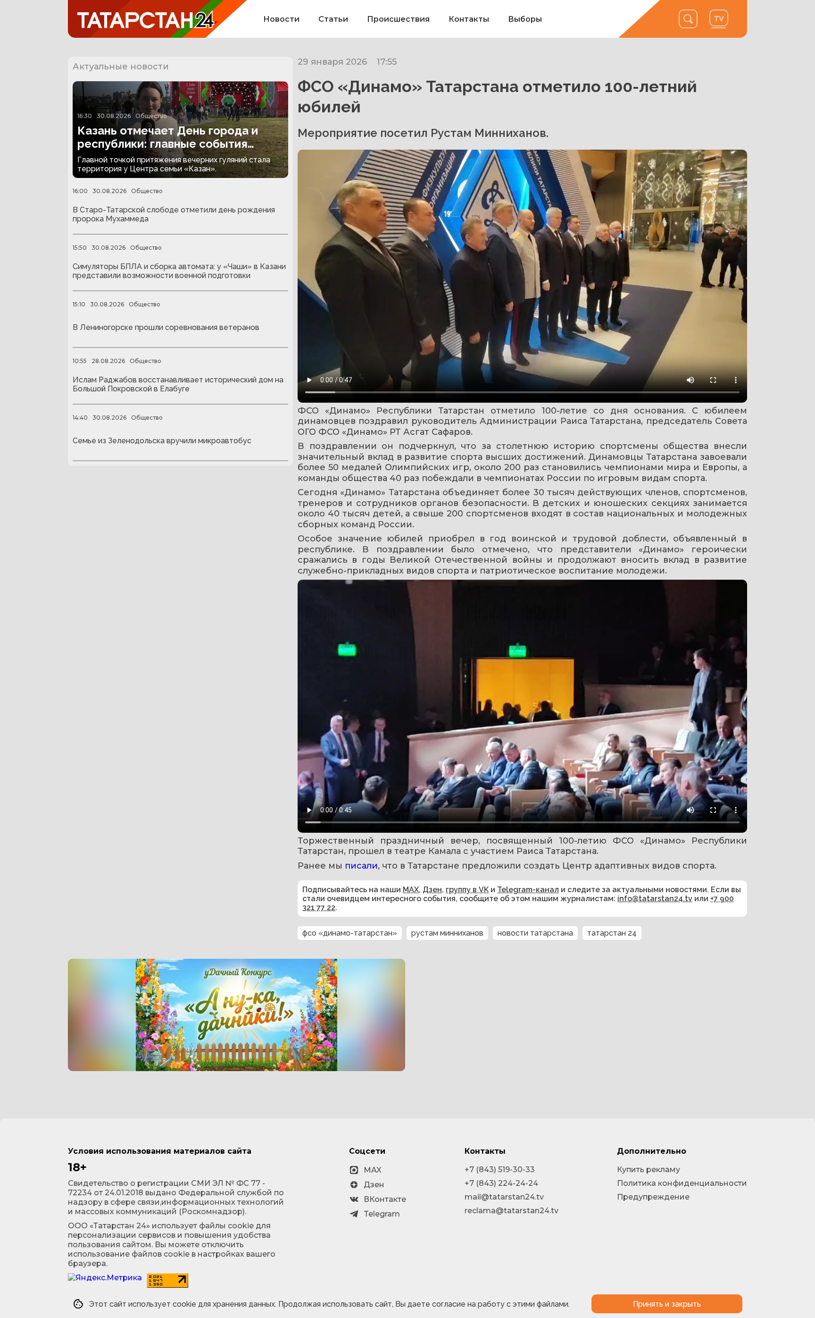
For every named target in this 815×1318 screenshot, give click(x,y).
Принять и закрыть (667, 1304)
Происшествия (398, 19)
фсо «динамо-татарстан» (349, 933)
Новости (281, 19)
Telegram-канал (528, 889)
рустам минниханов (447, 933)
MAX (411, 889)
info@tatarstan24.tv (654, 898)
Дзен (432, 889)
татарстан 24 (612, 933)
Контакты (469, 19)
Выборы (525, 19)
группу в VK (467, 889)
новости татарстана (535, 933)
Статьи (333, 19)
